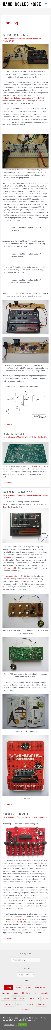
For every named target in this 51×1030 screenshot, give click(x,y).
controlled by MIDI (9, 568)
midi (14, 998)
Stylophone (6, 557)
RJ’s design (22, 114)
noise (22, 998)
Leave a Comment (9, 39)
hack (16, 993)
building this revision (16, 919)
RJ (32, 95)
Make (4, 504)
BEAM (28, 988)
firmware (5, 993)
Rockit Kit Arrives (13, 433)
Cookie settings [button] (10, 1025)
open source (33, 998)
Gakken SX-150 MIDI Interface (29, 39)
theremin (41, 1004)
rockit (45, 998)
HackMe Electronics (38, 466)
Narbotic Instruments (22, 98)
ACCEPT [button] (23, 1025)
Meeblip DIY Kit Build (15, 813)
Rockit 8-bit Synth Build (27, 437)
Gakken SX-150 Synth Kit (17, 491)
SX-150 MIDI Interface (15, 35)
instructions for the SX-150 (16, 576)
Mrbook (36, 98)
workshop (25, 1009)
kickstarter (26, 993)
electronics (40, 987)
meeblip (5, 998)
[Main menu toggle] (46, 4)
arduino (19, 988)
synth (30, 1004)
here (22, 381)
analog (8, 988)
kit (36, 993)
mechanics (44, 993)
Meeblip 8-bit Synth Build (27, 817)
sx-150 (20, 1004)
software (9, 1004)
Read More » (7, 424)
